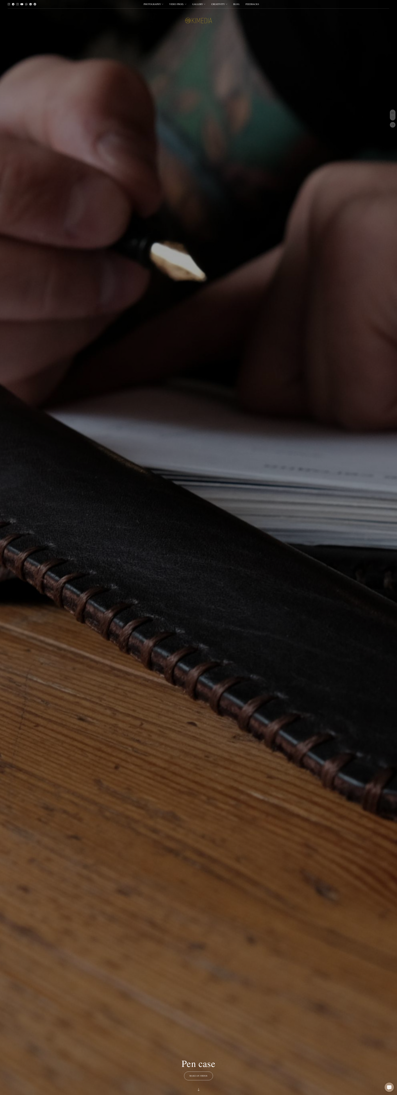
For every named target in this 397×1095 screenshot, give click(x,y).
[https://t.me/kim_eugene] (13, 4)
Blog (236, 4)
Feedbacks (252, 4)
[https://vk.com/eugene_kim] (30, 4)
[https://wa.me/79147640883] (26, 4)
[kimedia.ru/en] (198, 20)
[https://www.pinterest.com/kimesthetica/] (35, 4)
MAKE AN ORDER (198, 1076)
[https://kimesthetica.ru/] (9, 4)
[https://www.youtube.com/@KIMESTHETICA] (21, 4)
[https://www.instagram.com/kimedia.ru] (17, 4)
